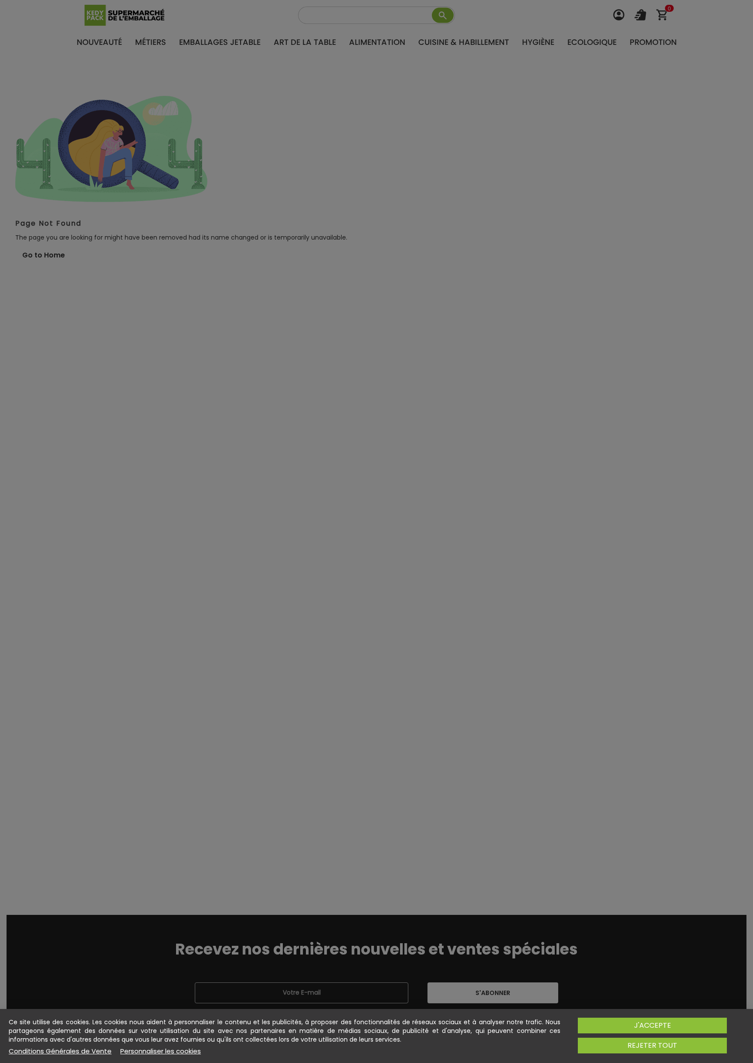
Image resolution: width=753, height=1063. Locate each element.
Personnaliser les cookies (160, 1051)
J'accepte (652, 1025)
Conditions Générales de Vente (60, 1051)
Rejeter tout (652, 1045)
